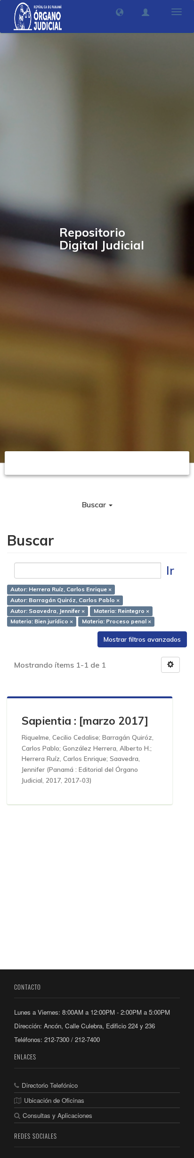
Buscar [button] (95, 504)
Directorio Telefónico (50, 1085)
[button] (120, 12)
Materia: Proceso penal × (116, 621)
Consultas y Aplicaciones (57, 1115)
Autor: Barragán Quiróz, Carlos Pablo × (65, 600)
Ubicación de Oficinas (54, 1100)
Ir (170, 570)
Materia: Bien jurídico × (41, 621)
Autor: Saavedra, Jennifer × (47, 610)
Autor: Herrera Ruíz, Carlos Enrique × (61, 589)
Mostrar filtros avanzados (142, 639)
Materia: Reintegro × (121, 610)
